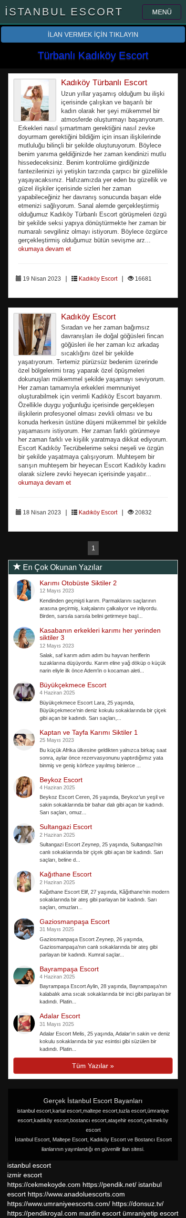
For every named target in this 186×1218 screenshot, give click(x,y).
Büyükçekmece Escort (73, 685)
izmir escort (24, 1175)
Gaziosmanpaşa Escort (75, 921)
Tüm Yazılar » (93, 1066)
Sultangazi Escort (66, 827)
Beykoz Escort (61, 780)
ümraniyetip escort (150, 1213)
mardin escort (100, 1213)
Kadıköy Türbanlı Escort (104, 82)
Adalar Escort (60, 1016)
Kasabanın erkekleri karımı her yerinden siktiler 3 (100, 633)
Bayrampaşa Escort (69, 969)
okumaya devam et (44, 249)
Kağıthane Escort (66, 874)
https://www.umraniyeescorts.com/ (58, 1203)
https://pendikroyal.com (42, 1213)
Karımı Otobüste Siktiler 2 (78, 583)
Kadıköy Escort (98, 278)
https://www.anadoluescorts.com (76, 1194)
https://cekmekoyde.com (44, 1184)
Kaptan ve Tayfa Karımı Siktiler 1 (89, 732)
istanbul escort (29, 1165)
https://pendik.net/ (109, 1184)
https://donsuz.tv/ (138, 1203)
